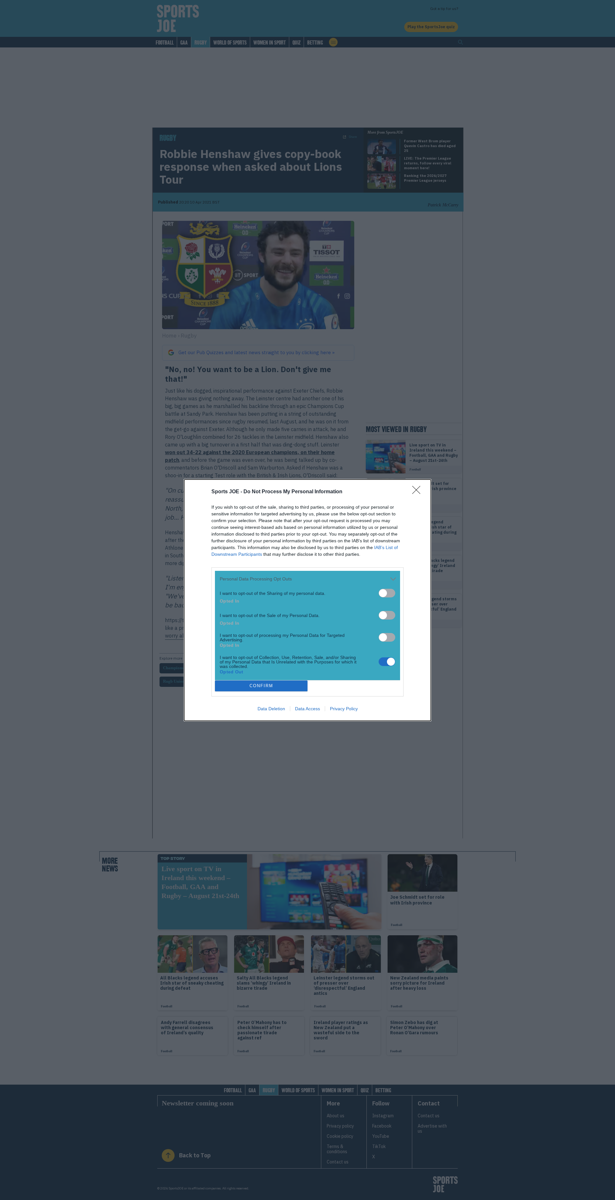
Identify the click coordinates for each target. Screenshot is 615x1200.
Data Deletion (271, 708)
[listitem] (307, 579)
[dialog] (307, 600)
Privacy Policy (344, 708)
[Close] (418, 492)
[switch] (387, 593)
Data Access (307, 708)
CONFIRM (261, 685)
